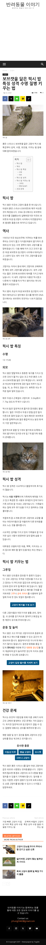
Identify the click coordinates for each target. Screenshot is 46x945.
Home (5, 70)
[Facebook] (5, 98)
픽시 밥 (21, 163)
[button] (4, 64)
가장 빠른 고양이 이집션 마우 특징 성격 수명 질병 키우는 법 (12, 824)
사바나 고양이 (23, 757)
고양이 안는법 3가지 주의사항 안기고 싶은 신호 (29, 848)
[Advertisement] (23, 36)
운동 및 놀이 (23, 186)
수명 (20, 172)
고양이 (12, 70)
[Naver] (16, 98)
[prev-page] (4, 883)
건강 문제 (21, 189)
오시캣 (38, 752)
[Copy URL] (28, 98)
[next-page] (8, 883)
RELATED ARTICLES (12, 836)
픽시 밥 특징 (22, 169)
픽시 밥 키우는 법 (23, 181)
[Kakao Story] (22, 98)
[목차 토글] (27, 160)
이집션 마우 (10, 752)
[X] (11, 98)
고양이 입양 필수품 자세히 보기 (23, 662)
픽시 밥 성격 (21, 178)
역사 (18, 166)
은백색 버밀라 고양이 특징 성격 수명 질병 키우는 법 (33, 824)
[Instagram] (16, 928)
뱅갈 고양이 (25, 752)
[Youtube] (36, 928)
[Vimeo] (29, 928)
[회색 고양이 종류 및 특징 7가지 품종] (9, 874)
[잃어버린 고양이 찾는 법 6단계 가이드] (9, 861)
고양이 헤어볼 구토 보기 (23, 604)
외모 (20, 175)
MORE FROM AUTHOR (13, 839)
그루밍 (21, 183)
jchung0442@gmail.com (23, 921)
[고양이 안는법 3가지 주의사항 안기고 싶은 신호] (9, 849)
